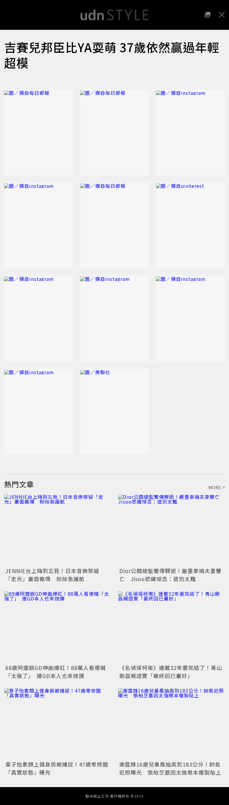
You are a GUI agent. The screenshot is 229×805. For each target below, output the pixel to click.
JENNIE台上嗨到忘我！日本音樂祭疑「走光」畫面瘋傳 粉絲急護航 (52, 575)
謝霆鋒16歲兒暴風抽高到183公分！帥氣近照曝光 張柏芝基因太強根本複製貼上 (170, 768)
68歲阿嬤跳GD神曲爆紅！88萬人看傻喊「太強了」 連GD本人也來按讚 (55, 671)
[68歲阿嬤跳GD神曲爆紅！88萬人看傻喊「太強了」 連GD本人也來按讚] (57, 626)
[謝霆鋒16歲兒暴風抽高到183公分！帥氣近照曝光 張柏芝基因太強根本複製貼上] (171, 723)
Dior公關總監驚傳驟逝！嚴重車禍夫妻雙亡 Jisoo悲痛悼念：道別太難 (170, 575)
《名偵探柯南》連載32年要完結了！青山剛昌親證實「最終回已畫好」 (170, 671)
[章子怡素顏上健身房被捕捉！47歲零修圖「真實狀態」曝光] (57, 723)
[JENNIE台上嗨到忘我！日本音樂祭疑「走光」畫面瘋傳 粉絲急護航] (57, 530)
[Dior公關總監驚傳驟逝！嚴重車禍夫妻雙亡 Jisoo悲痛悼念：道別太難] (171, 530)
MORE (215, 487)
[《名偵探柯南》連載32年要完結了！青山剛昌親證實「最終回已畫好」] (171, 626)
